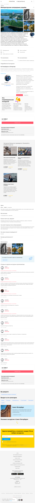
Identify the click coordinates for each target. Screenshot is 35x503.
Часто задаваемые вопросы (17, 454)
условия (11, 500)
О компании (3, 493)
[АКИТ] (19, 500)
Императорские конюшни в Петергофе (8, 394)
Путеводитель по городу (17, 414)
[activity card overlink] (10, 162)
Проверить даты (17, 122)
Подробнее (26, 95)
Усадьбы (2, 402)
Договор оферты (17, 461)
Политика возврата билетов (17, 459)
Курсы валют (17, 468)
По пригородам (23, 400)
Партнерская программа (9, 493)
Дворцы (2, 400)
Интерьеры (8, 400)
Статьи (17, 453)
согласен (5, 441)
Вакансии (23, 493)
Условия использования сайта (17, 463)
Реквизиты (27, 493)
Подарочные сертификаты (17, 456)
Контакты (31, 493)
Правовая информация (17, 493)
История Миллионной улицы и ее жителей (8, 270)
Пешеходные (30, 400)
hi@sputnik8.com (17, 483)
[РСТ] (21, 500)
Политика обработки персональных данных (17, 464)
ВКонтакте (16, 482)
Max (19, 482)
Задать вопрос (19, 95)
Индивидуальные (15, 400)
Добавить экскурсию (17, 486)
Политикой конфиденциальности (22, 445)
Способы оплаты (17, 466)
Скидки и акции (17, 458)
